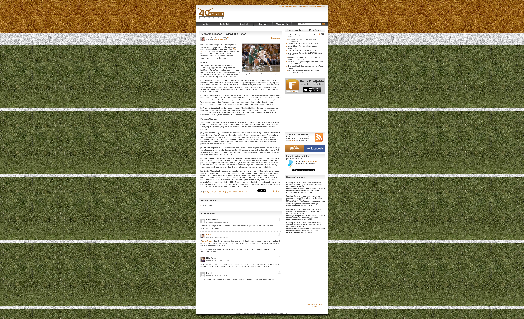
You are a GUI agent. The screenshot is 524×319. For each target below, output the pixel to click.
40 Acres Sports (210, 14)
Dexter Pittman (222, 191)
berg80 (263, 313)
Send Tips (304, 6)
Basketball (224, 24)
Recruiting (263, 24)
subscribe (292, 140)
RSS (322, 34)
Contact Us (321, 6)
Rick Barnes (215, 193)
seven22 (256, 313)
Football (205, 24)
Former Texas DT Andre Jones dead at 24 (303, 44)
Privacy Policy (283, 313)
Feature (224, 39)
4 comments (276, 38)
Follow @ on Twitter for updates (306, 162)
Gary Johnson (242, 191)
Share (278, 191)
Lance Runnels (207, 241)
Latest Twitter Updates (297, 156)
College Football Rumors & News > (315, 305)
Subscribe (288, 6)
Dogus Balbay (232, 191)
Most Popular (315, 30)
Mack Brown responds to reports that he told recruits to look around (304, 58)
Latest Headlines (295, 30)
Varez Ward (224, 193)
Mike (228, 38)
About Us (296, 6)
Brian (208, 235)
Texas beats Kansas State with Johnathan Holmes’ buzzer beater (303, 71)
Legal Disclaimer (272, 313)
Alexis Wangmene (210, 191)
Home (281, 6)
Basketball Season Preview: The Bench (223, 34)
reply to (275, 220)
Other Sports (282, 24)
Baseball (244, 24)
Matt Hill (207, 193)
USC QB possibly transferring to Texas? (302, 50)
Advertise (312, 6)
